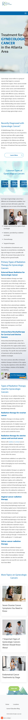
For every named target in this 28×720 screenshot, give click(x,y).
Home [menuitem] (7, 704)
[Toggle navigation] (25, 13)
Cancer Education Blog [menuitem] (13, 708)
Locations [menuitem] (16, 704)
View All (14, 688)
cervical (17, 442)
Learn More (14, 155)
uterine (11, 442)
